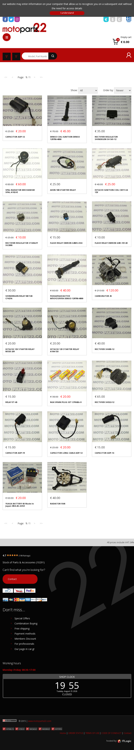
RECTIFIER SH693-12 (104, 349)
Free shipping (21, 628)
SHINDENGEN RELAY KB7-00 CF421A (18, 297)
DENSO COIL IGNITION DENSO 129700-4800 (65, 138)
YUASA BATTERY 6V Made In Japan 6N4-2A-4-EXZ (19, 504)
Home (63, 733)
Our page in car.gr (24, 649)
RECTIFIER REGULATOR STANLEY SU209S (21, 244)
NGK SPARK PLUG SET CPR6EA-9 (65, 402)
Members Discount (25, 638)
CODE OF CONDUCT (111, 733)
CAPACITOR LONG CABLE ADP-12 (66, 453)
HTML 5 (9, 729)
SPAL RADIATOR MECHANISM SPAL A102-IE (20, 191)
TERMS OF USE (92, 733)
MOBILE (46, 729)
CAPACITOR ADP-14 (104, 453)
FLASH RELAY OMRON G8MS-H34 (66, 243)
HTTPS (58, 729)
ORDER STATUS (75, 733)
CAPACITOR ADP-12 (15, 137)
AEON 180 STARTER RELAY (63, 190)
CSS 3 (21, 729)
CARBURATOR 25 (103, 296)
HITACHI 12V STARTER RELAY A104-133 (64, 350)
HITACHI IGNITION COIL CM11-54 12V (111, 191)
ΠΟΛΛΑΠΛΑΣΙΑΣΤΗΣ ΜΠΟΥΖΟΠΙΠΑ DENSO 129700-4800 (66, 297)
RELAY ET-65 (11, 402)
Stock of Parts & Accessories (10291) (24, 562)
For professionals (24, 643)
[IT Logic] (124, 741)
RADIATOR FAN (57, 503)
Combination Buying (25, 623)
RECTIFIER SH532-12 (104, 402)
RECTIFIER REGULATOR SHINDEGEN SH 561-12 (106, 138)
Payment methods (24, 633)
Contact (12, 579)
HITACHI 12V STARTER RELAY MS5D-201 (19, 350)
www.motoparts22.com (39, 721)
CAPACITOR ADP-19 (15, 453)
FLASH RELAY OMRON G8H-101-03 (111, 243)
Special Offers (22, 618)
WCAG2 (33, 729)
